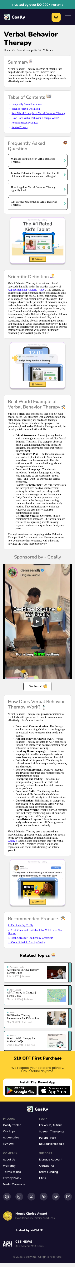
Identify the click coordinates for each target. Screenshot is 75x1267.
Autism (57, 1125)
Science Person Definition (26, 108)
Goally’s (12, 840)
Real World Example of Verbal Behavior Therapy (38, 113)
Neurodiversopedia (27, 50)
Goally (18, 17)
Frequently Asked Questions (27, 104)
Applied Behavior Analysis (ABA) (26, 289)
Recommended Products (25, 122)
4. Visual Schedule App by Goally (26, 942)
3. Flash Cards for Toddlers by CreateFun (30, 937)
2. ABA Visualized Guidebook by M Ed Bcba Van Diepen (35, 932)
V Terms (47, 50)
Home (7, 50)
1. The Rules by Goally (20, 925)
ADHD (47, 1125)
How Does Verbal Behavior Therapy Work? (35, 118)
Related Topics (20, 127)
